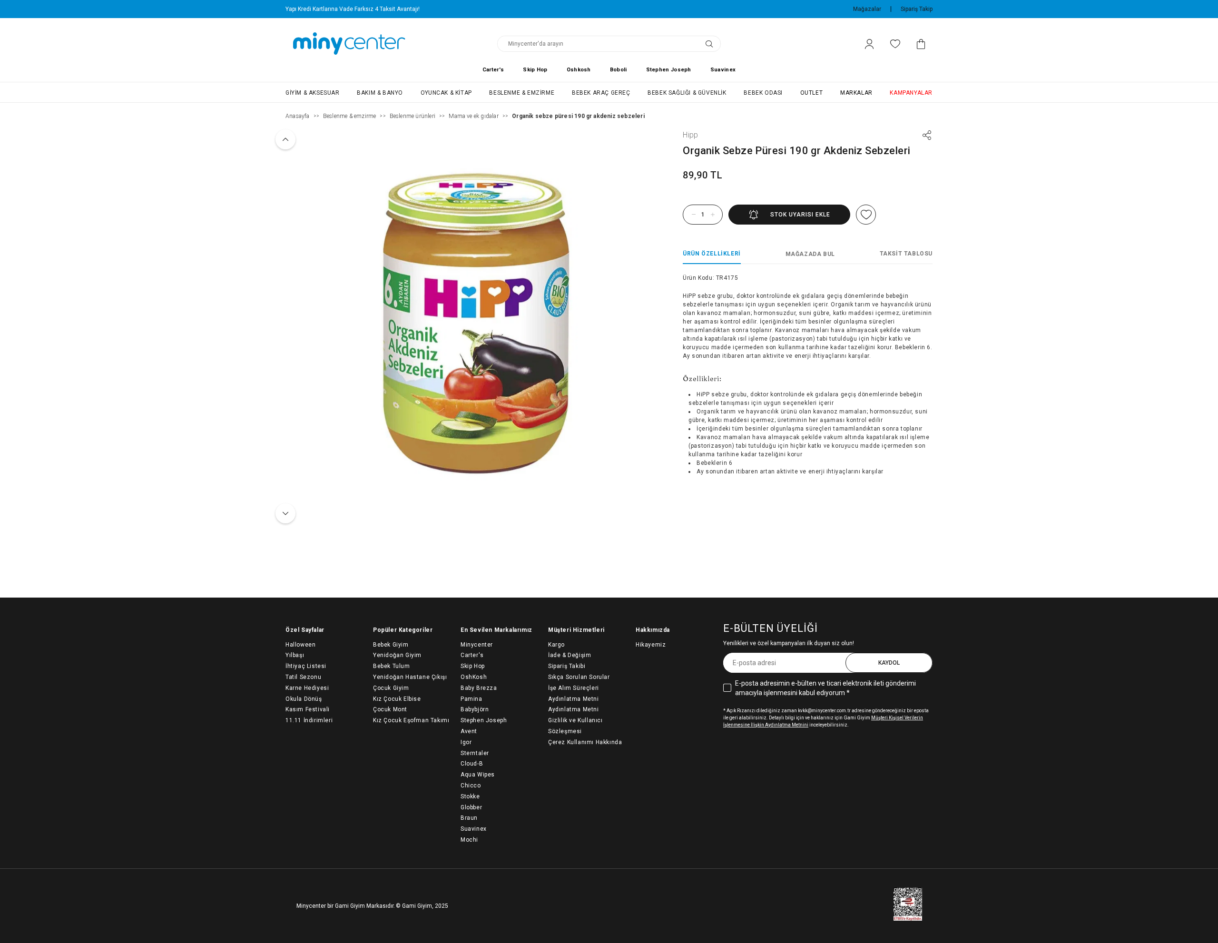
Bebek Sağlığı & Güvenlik (687, 92)
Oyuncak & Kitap (446, 92)
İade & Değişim (569, 655)
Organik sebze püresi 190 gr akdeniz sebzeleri (578, 116)
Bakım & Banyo (380, 92)
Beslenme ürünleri (412, 116)
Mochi (469, 839)
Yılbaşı (294, 655)
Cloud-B (472, 763)
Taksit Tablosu (906, 253)
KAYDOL (889, 662)
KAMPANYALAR (911, 92)
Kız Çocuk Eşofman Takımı (411, 720)
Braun (469, 818)
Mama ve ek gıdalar (473, 116)
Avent (469, 731)
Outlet (811, 92)
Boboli (618, 70)
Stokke (470, 796)
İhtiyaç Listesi (305, 666)
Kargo (556, 644)
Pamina (471, 699)
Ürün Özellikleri (712, 253)
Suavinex (723, 70)
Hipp (690, 134)
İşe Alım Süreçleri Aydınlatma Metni (573, 693)
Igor (466, 742)
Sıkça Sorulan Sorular (579, 677)
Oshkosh (579, 70)
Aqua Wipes (478, 774)
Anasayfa (297, 116)
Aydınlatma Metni (573, 709)
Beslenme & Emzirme (521, 92)
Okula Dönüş (303, 699)
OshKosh (474, 677)
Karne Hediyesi (307, 688)
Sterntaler (475, 753)
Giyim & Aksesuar (312, 92)
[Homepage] (349, 43)
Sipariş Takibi (566, 666)
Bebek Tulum (391, 666)
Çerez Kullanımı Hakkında (585, 742)
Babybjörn (475, 709)
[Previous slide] (285, 139)
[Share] (927, 135)
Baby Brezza (479, 688)
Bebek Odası (763, 92)
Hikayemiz (651, 644)
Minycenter (477, 644)
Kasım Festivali (307, 709)
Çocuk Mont (390, 709)
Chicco (471, 785)
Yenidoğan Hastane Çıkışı (410, 677)
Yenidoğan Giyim (397, 655)
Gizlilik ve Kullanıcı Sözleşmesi (575, 726)
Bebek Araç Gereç (601, 92)
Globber (471, 807)
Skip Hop (535, 70)
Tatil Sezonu (303, 677)
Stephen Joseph (668, 70)
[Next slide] (285, 513)
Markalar (856, 92)
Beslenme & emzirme (349, 116)
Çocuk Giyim (391, 688)
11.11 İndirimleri (309, 720)
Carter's (493, 70)
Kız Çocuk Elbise (397, 699)
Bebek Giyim (391, 644)
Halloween (300, 644)
